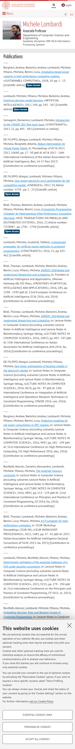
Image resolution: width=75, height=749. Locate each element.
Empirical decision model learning (23, 100)
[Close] (69, 625)
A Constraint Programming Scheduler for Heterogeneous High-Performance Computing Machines (37, 213)
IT (66, 14)
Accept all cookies (37, 739)
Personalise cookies (37, 727)
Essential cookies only (37, 714)
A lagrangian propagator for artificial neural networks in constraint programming (34, 246)
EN (71, 14)
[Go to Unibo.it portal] (18, 5)
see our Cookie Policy (41, 701)
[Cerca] (54, 5)
